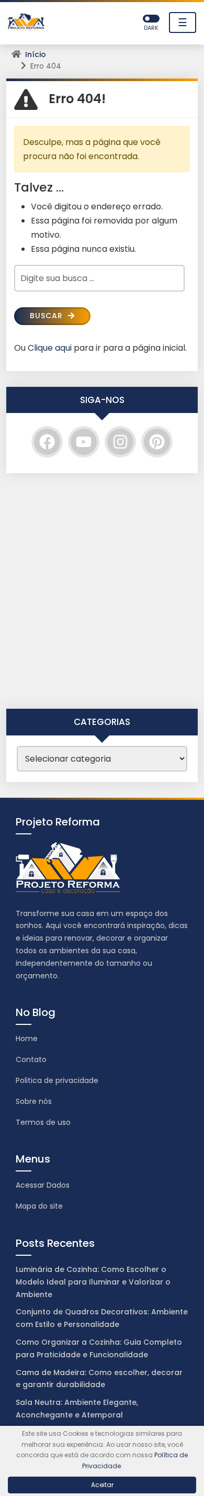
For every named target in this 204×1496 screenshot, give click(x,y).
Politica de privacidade (57, 1080)
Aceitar (102, 1484)
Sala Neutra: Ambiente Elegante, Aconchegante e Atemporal (77, 1408)
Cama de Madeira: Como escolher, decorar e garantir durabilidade (99, 1378)
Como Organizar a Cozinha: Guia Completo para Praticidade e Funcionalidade (99, 1348)
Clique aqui (50, 348)
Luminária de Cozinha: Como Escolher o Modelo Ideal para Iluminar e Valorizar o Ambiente (93, 1282)
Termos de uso (43, 1122)
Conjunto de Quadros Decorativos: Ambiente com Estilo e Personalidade (102, 1318)
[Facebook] (47, 442)
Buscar (47, 315)
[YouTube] (84, 442)
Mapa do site (39, 1206)
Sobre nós (34, 1101)
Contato (31, 1059)
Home (27, 1038)
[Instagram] (120, 442)
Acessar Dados (43, 1185)
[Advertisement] (102, 591)
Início (35, 54)
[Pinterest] (157, 442)
